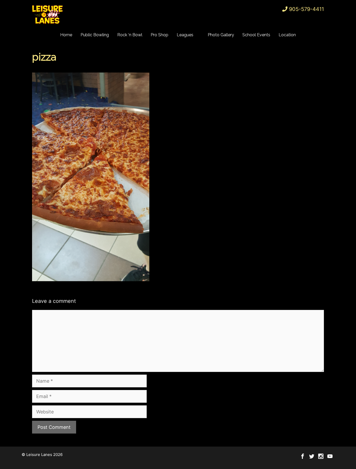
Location (287, 34)
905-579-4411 (306, 9)
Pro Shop (159, 34)
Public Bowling (95, 34)
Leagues (185, 34)
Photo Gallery (221, 34)
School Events (256, 34)
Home (66, 34)
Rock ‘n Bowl (129, 34)
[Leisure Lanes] (47, 14)
